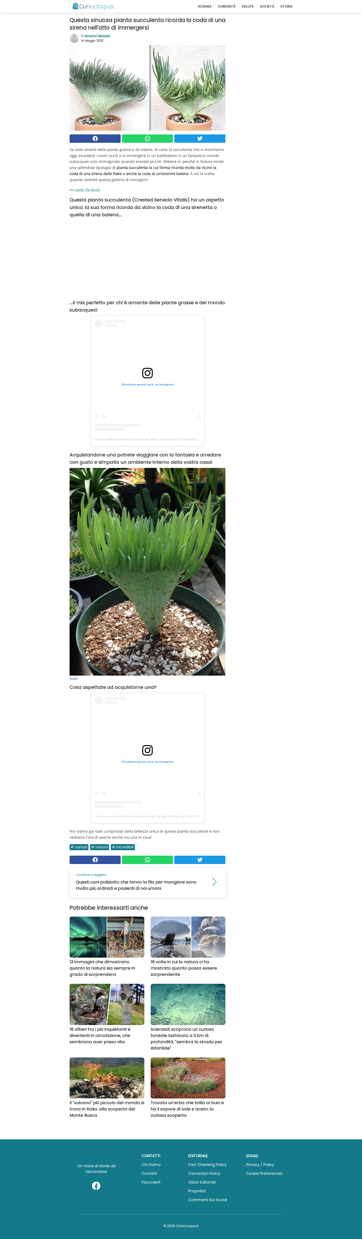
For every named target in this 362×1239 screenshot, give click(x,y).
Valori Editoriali (202, 1182)
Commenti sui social (207, 1199)
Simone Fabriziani (97, 36)
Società (267, 6)
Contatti (149, 1173)
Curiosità (226, 6)
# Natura (99, 847)
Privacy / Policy (260, 1164)
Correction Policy (204, 1173)
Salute (248, 6)
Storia (286, 6)
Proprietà (197, 1191)
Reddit (74, 678)
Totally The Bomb (87, 190)
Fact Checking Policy (207, 1164)
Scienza (205, 6)
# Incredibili (123, 847)
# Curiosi (79, 847)
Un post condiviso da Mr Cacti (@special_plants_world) (130, 439)
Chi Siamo (151, 1164)
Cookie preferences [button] (264, 1173)
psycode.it (151, 1182)
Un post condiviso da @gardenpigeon (120, 816)
